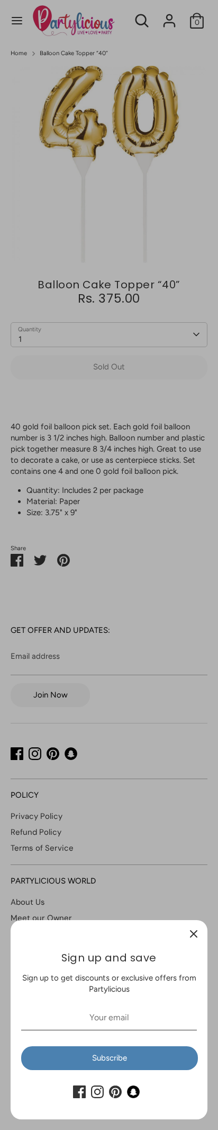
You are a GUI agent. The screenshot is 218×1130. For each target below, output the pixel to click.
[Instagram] (97, 1091)
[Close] (193, 934)
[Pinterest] (115, 1091)
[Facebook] (79, 1091)
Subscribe (109, 1058)
